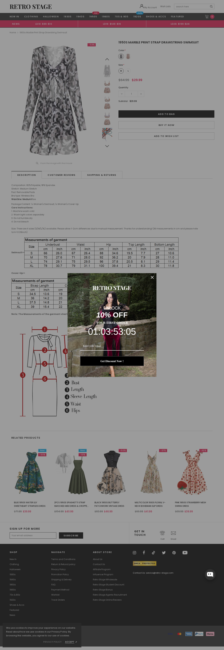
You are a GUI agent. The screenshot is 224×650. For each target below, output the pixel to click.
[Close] (152, 277)
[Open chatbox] (210, 574)
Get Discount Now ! (112, 361)
